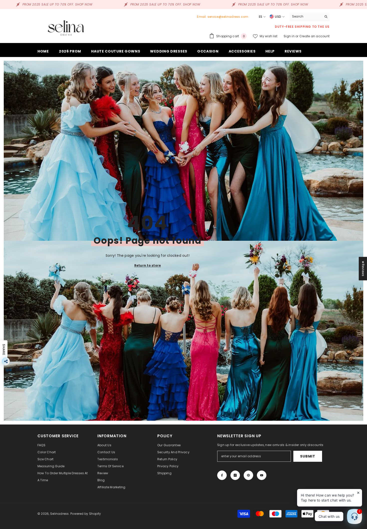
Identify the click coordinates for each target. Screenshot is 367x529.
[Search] (310, 16)
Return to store (147, 265)
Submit (307, 456)
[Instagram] (235, 475)
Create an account (314, 36)
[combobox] (306, 16)
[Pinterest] (248, 475)
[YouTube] (261, 475)
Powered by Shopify (85, 514)
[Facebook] (222, 475)
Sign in (289, 36)
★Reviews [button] (363, 268)
